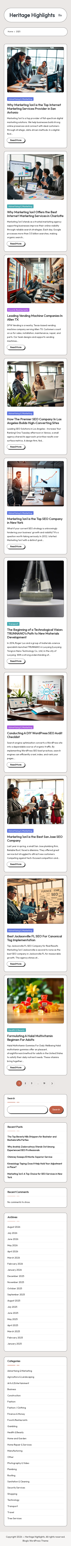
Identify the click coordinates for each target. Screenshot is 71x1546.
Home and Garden (16, 1438)
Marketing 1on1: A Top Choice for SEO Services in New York (34, 1175)
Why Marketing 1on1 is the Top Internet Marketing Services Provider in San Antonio (34, 108)
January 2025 (14, 1343)
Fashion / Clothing (16, 1407)
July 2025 (12, 1306)
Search (11, 1098)
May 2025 (12, 1319)
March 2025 (13, 1331)
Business (11, 1389)
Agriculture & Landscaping (20, 1376)
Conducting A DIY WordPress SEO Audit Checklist (34, 735)
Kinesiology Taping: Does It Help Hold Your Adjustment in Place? (34, 1165)
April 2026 (12, 1251)
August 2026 (13, 1226)
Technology (13, 1499)
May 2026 (12, 1245)
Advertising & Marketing (20, 99)
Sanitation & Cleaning (18, 1481)
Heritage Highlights (32, 15)
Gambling (12, 1426)
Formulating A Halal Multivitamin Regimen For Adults (30, 1038)
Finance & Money (16, 1413)
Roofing (11, 1475)
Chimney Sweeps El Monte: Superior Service (29, 1156)
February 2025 (15, 1337)
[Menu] (60, 15)
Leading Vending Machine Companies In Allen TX (35, 317)
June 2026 (12, 1239)
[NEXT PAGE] (52, 1083)
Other (10, 1457)
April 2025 (12, 1325)
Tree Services (14, 1518)
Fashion (11, 1401)
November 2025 (15, 1282)
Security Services (16, 1487)
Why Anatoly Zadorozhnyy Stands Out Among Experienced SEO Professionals (30, 1148)
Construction (14, 1395)
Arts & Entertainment (18, 1383)
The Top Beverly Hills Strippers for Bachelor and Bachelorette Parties (31, 1138)
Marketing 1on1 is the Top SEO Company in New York (35, 520)
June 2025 (12, 1312)
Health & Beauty (16, 1030)
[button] (52, 1083)
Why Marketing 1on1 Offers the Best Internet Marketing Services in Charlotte (35, 214)
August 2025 (13, 1300)
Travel (10, 1512)
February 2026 (15, 1263)
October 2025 (14, 1288)
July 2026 (12, 1233)
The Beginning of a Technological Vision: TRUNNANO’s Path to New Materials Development (35, 633)
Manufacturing (14, 1450)
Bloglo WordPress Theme (35, 1540)
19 (44, 1083)
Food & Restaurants (18, 310)
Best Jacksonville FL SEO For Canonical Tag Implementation (34, 938)
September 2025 (16, 1294)
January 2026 (14, 1269)
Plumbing (12, 1469)
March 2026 (13, 1257)
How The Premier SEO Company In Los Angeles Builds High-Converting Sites (34, 421)
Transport (13, 624)
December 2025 (15, 1276)
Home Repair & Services (19, 1444)
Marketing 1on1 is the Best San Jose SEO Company (35, 838)
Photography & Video (18, 1463)
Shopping (12, 1493)
